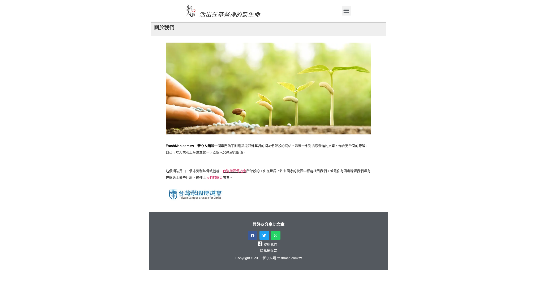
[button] (346, 11)
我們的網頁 (214, 177)
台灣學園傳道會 (234, 171)
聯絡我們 (270, 244)
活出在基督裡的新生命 (229, 14)
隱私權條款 (268, 250)
